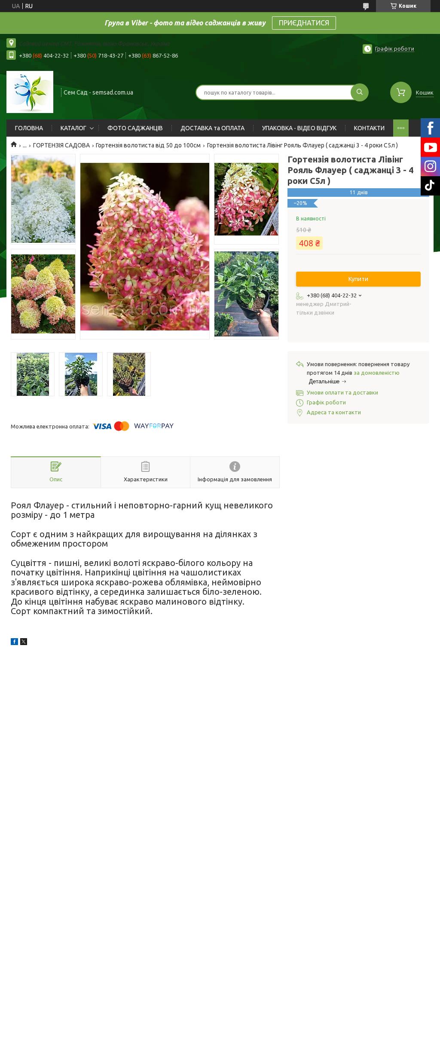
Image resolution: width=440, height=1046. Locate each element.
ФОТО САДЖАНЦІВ (135, 128)
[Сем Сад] (29, 91)
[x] (23, 642)
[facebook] (14, 642)
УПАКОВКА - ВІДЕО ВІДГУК (299, 128)
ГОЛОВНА (29, 128)
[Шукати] (360, 92)
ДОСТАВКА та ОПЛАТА (212, 128)
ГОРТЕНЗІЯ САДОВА (61, 145)
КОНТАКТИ (369, 128)
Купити (358, 278)
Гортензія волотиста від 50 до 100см (148, 145)
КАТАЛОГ (73, 128)
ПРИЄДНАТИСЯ (304, 23)
